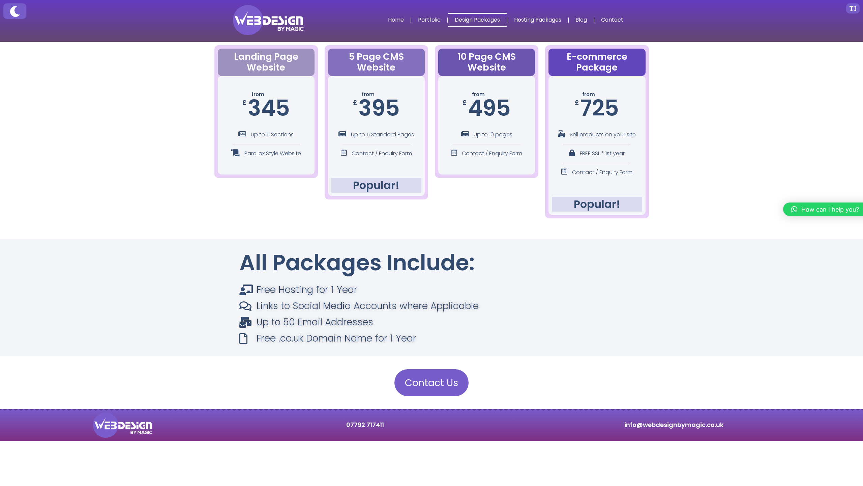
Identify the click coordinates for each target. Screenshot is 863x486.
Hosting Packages (537, 20)
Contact (612, 20)
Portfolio (429, 20)
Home (396, 20)
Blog (581, 20)
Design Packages (477, 20)
